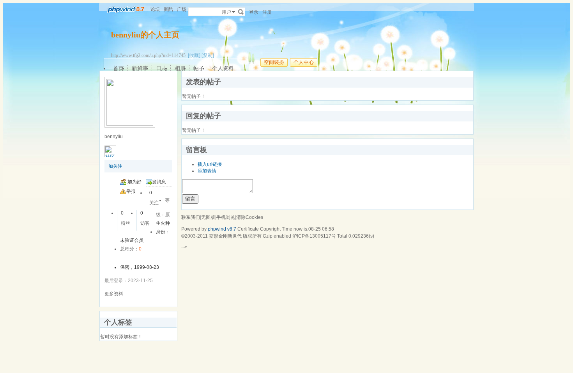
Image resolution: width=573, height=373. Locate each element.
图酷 (168, 9)
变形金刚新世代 (225, 236)
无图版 (208, 217)
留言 (190, 199)
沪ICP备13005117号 (314, 236)
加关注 (115, 166)
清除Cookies (249, 217)
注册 (267, 12)
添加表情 (207, 171)
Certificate (248, 229)
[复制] (208, 55)
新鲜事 (140, 68)
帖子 (198, 68)
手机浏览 (225, 217)
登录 (253, 12)
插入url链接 (210, 164)
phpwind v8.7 (222, 229)
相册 (180, 68)
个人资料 (223, 68)
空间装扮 (274, 62)
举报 (131, 191)
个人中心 (304, 62)
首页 (118, 68)
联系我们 (190, 217)
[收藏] (194, 55)
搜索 (241, 11)
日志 (161, 68)
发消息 (159, 182)
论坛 (155, 9)
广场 (181, 9)
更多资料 (113, 294)
